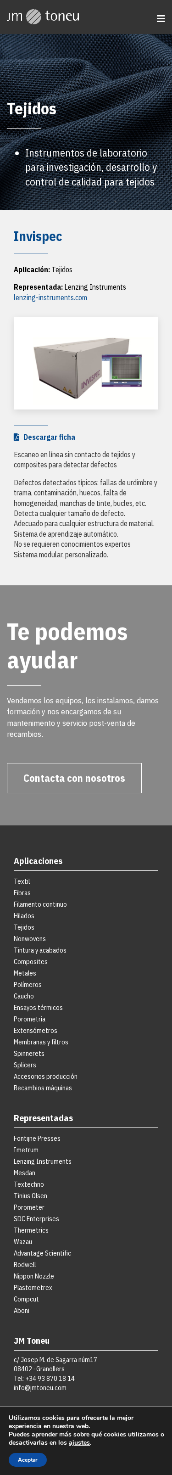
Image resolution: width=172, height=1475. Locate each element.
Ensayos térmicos (38, 1007)
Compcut (26, 1299)
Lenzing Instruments (43, 1161)
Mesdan (24, 1172)
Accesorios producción (46, 1076)
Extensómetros (35, 1030)
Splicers (25, 1064)
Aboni (21, 1310)
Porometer (29, 1207)
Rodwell (25, 1264)
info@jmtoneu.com (40, 1387)
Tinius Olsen (30, 1195)
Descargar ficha (47, 437)
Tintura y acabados (40, 950)
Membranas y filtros (41, 1042)
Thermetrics (31, 1230)
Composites (31, 961)
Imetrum (26, 1149)
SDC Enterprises (36, 1218)
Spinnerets (29, 1053)
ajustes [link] (79, 1442)
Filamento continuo (40, 904)
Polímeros (28, 984)
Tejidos (24, 927)
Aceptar (28, 1460)
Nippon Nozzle (34, 1276)
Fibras (22, 892)
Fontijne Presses (37, 1138)
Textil (22, 881)
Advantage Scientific (42, 1253)
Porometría (29, 1019)
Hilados (24, 915)
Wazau (23, 1241)
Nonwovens (30, 938)
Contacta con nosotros (74, 778)
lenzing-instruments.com (50, 297)
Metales (25, 973)
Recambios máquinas (43, 1087)
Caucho (24, 996)
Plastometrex (33, 1287)
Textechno (29, 1184)
